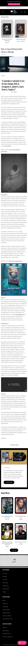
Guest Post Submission (7, 636)
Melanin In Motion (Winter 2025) (21, 542)
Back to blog (15, 445)
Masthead (5, 576)
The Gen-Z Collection (7, 615)
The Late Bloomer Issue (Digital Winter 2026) (7, 517)
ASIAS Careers (6, 585)
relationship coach (20, 314)
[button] (2, 11)
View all (14, 550)
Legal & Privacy (6, 588)
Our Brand (5, 573)
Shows (4, 600)
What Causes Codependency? (15, 261)
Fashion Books (6, 630)
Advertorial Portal (6, 633)
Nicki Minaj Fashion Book (20, 39)
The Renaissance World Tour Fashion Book (7, 40)
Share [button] (3, 75)
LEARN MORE (9, 482)
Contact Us (5, 579)
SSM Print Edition (6, 609)
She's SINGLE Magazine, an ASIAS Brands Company (15, 644)
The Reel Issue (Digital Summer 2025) (20, 517)
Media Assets (5, 582)
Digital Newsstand (6, 612)
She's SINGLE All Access (8, 618)
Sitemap (4, 591)
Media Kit (5, 627)
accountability (7, 146)
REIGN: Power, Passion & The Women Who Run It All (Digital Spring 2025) (7, 543)
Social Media (5, 606)
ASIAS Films (5, 603)
